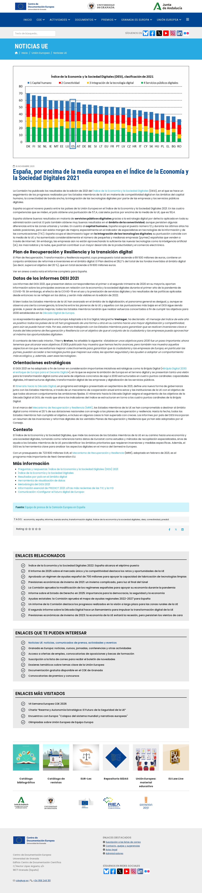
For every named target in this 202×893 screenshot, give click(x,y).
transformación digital (80, 519)
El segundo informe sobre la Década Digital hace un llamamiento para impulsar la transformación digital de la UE (100, 610)
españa (40, 519)
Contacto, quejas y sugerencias (123, 845)
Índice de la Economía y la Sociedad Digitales (121, 191)
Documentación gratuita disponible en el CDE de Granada (65, 670)
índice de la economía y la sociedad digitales (116, 519)
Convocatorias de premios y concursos (53, 676)
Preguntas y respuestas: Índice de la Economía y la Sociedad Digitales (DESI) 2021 (68, 469)
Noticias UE (60, 53)
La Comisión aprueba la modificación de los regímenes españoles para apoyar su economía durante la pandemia (101, 587)
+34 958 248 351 (42, 880)
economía (29, 519)
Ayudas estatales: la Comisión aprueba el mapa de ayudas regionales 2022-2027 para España (89, 598)
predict (165, 519)
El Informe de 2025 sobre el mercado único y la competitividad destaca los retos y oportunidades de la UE (96, 571)
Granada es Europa (135, 19)
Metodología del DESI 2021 (34, 484)
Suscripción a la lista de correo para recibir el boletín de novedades (71, 659)
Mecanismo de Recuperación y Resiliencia (98, 453)
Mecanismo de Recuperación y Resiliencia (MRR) (63, 407)
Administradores (114, 853)
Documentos (84, 19)
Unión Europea (167, 19)
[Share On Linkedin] (182, 529)
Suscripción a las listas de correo (123, 842)
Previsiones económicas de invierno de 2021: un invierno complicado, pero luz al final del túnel (88, 582)
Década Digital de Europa (58, 313)
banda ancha (61, 519)
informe (49, 519)
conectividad (153, 519)
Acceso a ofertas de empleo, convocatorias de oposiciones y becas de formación (81, 654)
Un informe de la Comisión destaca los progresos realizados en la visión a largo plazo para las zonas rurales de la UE (103, 604)
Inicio (28, 19)
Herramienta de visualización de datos (41, 480)
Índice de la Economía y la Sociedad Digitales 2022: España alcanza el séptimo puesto (83, 565)
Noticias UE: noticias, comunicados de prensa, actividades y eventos (72, 643)
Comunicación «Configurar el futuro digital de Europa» (51, 492)
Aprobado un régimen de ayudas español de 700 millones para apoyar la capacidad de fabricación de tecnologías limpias (107, 576)
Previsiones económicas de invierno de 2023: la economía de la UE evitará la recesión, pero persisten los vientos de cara (105, 615)
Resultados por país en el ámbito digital (42, 477)
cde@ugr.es (22, 880)
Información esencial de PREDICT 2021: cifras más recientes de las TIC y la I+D (66, 488)
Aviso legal (111, 849)
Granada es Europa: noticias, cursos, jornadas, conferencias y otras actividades (79, 648)
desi (143, 519)
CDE (39, 19)
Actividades (58, 19)
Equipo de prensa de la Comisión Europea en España (55, 507)
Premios (107, 19)
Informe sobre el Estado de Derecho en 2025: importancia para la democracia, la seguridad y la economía (96, 593)
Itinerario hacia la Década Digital (36, 386)
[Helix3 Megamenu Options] (187, 19)
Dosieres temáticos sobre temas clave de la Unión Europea (66, 665)
